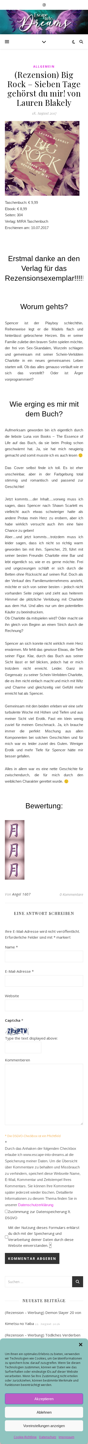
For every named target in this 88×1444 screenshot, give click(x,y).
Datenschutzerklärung (35, 1205)
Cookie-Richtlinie (25, 1437)
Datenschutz (47, 1437)
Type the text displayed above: (31, 1038)
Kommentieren (17, 1059)
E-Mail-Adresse (19, 971)
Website (12, 995)
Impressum (66, 1437)
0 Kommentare (71, 894)
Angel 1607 (21, 894)
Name (11, 947)
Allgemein (44, 66)
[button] (80, 1344)
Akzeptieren (44, 1399)
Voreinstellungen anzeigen (44, 1426)
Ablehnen (44, 1412)
